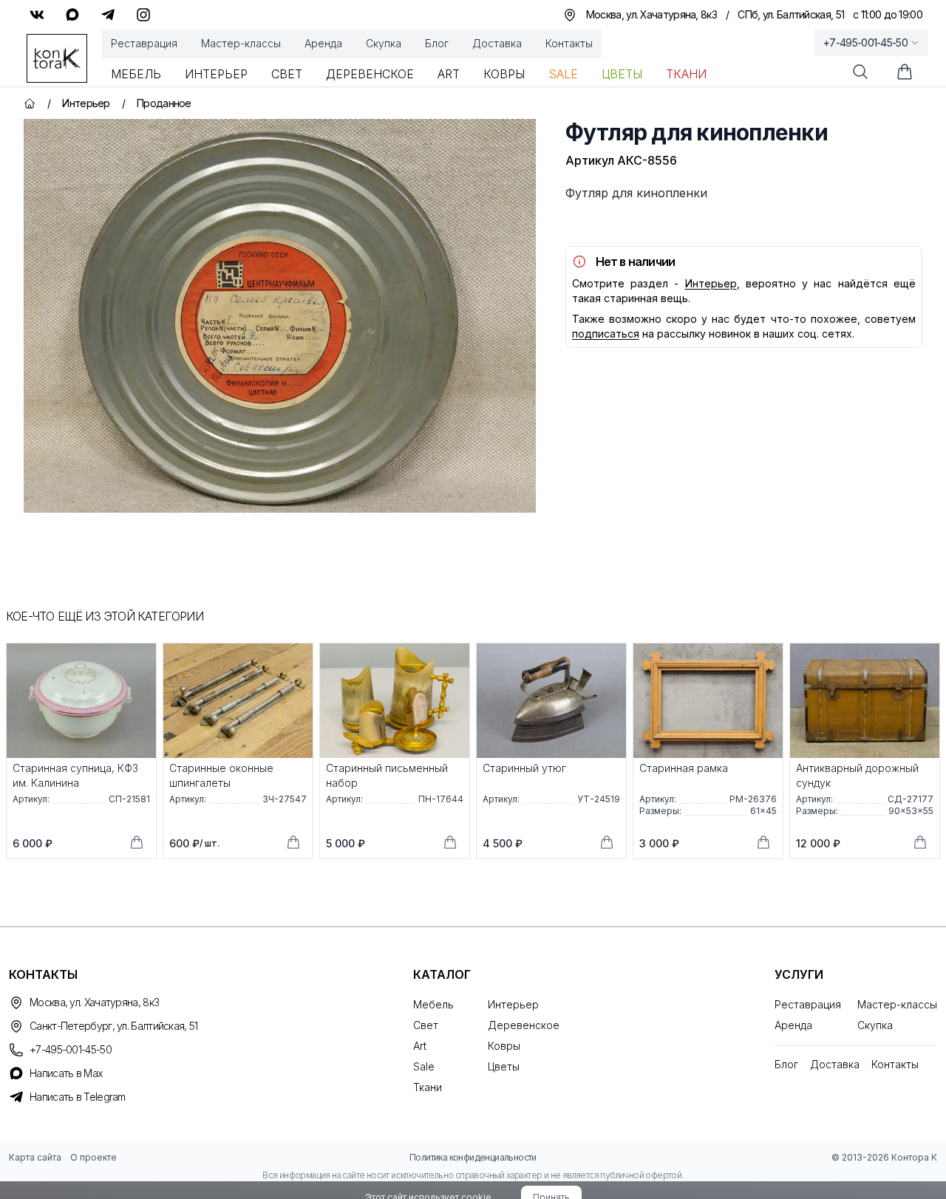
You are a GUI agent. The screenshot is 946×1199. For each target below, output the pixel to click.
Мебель (136, 73)
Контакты (569, 43)
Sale (563, 73)
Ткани (686, 73)
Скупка (383, 43)
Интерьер (216, 73)
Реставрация (144, 43)
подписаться (605, 333)
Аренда (323, 43)
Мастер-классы (241, 43)
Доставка (497, 43)
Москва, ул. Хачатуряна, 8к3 (94, 1002)
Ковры (504, 73)
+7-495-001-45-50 (865, 42)
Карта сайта (35, 1157)
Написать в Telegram (78, 1096)
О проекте (93, 1157)
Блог (437, 43)
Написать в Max (66, 1073)
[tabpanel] (280, 316)
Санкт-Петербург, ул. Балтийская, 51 (114, 1025)
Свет (286, 73)
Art (449, 73)
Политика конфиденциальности (473, 1157)
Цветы (622, 73)
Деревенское (370, 73)
